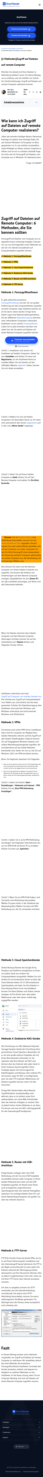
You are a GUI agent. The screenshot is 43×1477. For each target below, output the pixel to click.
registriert (22, 365)
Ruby (12, 90)
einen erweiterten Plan (11, 543)
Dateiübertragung (24, 317)
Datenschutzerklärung (13, 1471)
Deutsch (21, 1447)
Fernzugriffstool (30, 323)
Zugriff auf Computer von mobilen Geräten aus (21, 696)
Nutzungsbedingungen (31, 1471)
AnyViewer (4, 48)
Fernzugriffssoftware (10, 303)
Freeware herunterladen (19, 29)
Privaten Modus (25, 537)
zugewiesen (32, 422)
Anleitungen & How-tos (15, 48)
